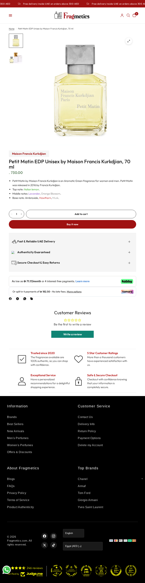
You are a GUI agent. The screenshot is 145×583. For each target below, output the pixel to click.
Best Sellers (15, 424)
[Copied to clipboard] (32, 299)
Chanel (83, 478)
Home (11, 28)
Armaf (82, 486)
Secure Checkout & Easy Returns (38, 262)
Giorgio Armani (88, 500)
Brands (12, 417)
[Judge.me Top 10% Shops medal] (116, 570)
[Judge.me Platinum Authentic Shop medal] (71, 570)
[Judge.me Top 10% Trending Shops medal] (131, 570)
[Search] (128, 15)
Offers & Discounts (19, 452)
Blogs (11, 478)
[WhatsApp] (25, 299)
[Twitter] (44, 545)
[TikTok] (53, 545)
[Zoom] (128, 41)
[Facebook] (11, 299)
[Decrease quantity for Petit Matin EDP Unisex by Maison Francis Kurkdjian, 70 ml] (11, 214)
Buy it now (73, 224)
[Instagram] (53, 536)
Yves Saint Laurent (90, 507)
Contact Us (85, 417)
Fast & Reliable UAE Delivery (36, 241)
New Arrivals (15, 431)
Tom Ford (84, 492)
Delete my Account (90, 445)
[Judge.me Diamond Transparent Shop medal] (56, 570)
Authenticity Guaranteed (33, 252)
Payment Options (89, 438)
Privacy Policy (16, 492)
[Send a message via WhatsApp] (6, 570)
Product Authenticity (20, 507)
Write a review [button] (72, 334)
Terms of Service (18, 500)
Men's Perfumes (17, 438)
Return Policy (87, 431)
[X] (18, 299)
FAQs (10, 486)
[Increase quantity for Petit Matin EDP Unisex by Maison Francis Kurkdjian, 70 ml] (21, 214)
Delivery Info (86, 424)
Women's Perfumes (20, 445)
